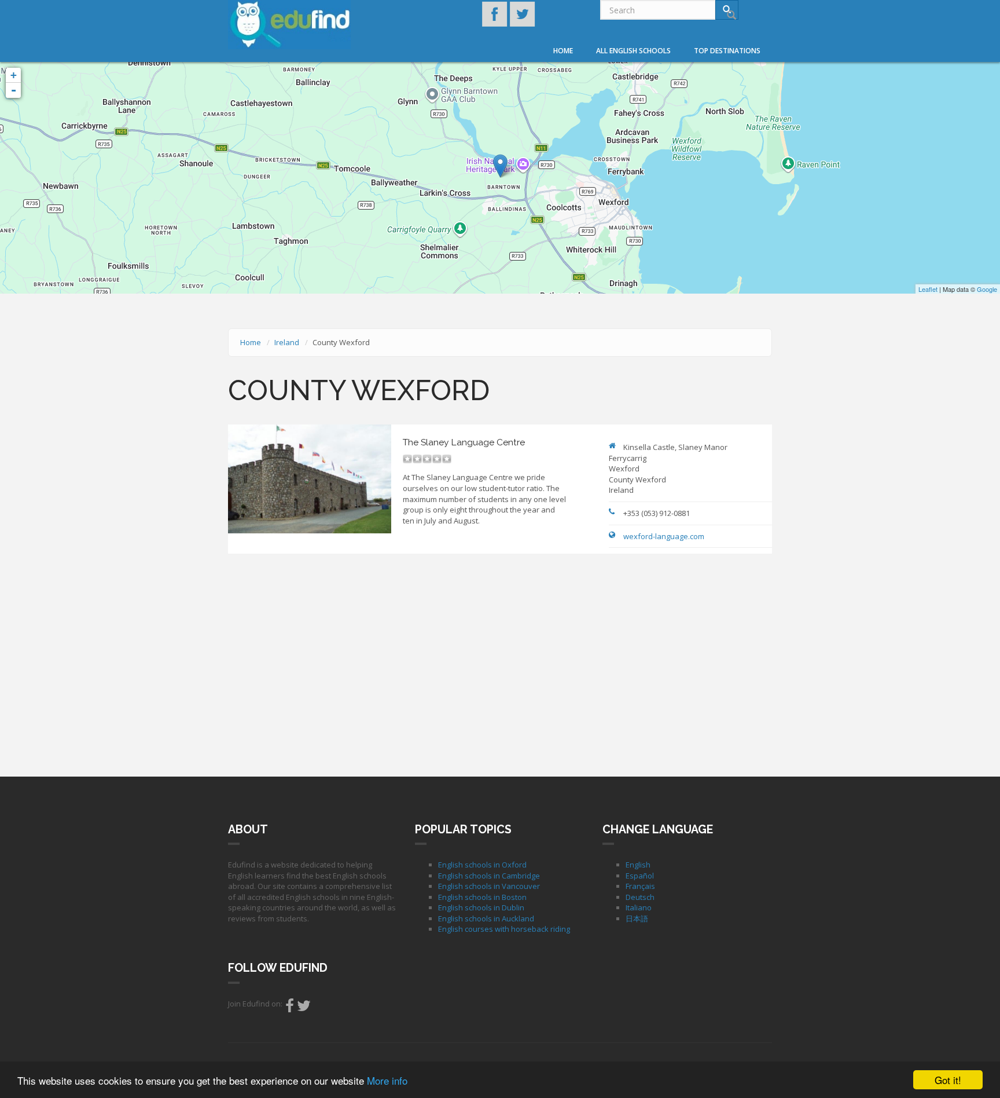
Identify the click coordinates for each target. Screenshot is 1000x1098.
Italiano (639, 907)
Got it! (948, 1080)
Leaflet (928, 289)
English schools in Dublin (481, 907)
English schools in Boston (482, 897)
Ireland (286, 342)
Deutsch (640, 897)
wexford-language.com (663, 536)
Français (640, 886)
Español (640, 875)
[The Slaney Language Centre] (500, 166)
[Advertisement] (500, 664)
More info (387, 1080)
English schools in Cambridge (489, 875)
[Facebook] (289, 1008)
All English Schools (633, 51)
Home (563, 51)
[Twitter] (304, 1008)
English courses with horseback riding (504, 929)
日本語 (637, 918)
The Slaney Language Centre (464, 442)
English (638, 864)
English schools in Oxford (482, 864)
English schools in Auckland (486, 918)
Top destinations (727, 51)
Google (987, 289)
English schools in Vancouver (489, 886)
